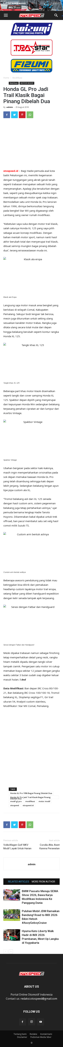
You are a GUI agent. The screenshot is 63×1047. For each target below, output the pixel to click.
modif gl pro (16, 801)
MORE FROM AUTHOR (43, 881)
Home (6, 77)
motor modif (44, 801)
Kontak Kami (46, 1034)
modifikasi (30, 801)
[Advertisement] (31, 144)
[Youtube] (40, 1022)
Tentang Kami (20, 1034)
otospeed (14, 805)
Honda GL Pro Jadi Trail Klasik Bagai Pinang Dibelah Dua (30, 797)
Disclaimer (22, 1037)
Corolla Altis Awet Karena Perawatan (49, 846)
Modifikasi (17, 77)
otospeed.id (28, 805)
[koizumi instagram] (31, 29)
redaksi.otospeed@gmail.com (38, 998)
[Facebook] (22, 1022)
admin (9, 107)
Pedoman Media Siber (40, 1037)
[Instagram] (31, 1021)
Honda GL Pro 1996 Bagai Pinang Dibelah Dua (31, 793)
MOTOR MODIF (26, 83)
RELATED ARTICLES (18, 881)
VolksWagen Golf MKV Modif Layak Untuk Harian (17, 846)
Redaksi (33, 1034)
